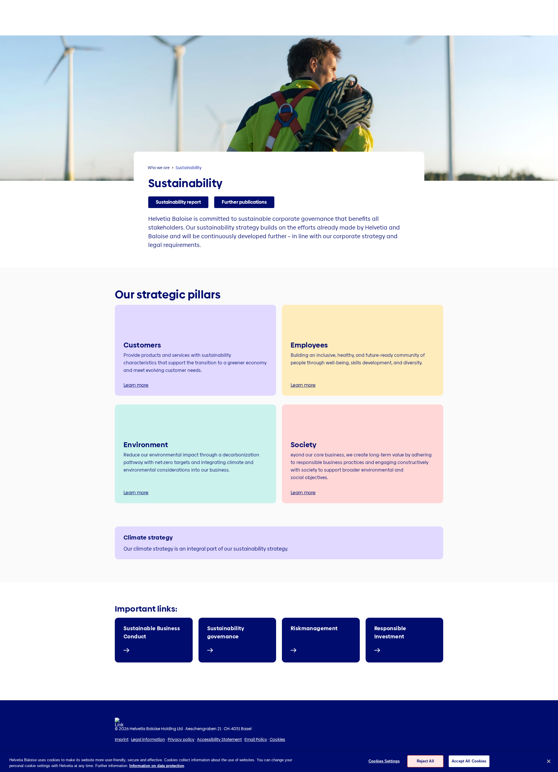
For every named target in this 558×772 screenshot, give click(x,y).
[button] (178, 202)
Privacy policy (181, 739)
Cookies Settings (384, 761)
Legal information (148, 739)
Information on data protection (156, 766)
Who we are (159, 168)
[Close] (548, 761)
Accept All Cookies (469, 761)
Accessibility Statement (219, 739)
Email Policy (255, 739)
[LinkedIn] (119, 724)
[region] (279, 761)
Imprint (121, 739)
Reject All (425, 761)
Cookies (277, 739)
